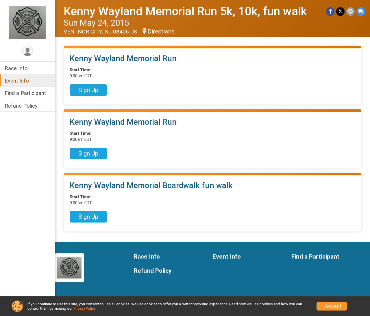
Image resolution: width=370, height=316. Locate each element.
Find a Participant (25, 93)
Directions (161, 31)
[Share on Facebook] (330, 11)
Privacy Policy (84, 308)
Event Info (17, 81)
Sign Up (88, 90)
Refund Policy (21, 106)
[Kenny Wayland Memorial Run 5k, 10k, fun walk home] (27, 22)
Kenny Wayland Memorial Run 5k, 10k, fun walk (185, 11)
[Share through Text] (360, 11)
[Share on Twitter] (340, 11)
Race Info (16, 68)
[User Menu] (27, 51)
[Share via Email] (350, 11)
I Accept (331, 306)
